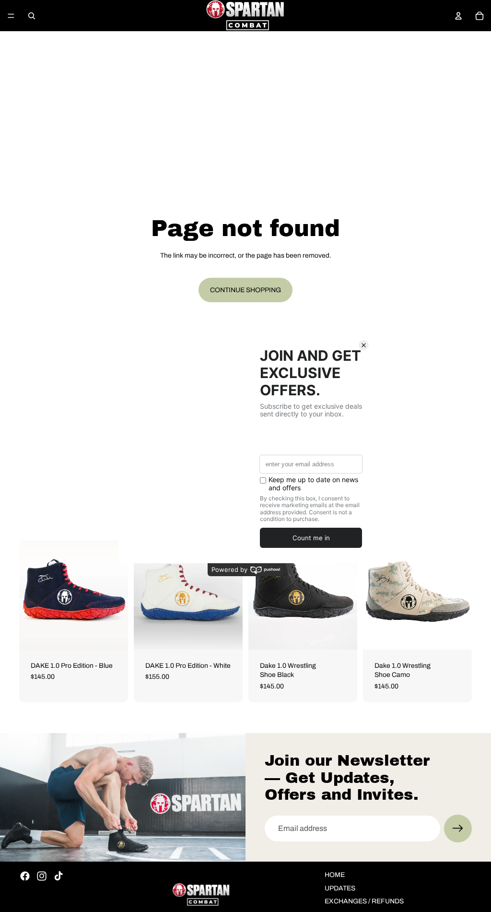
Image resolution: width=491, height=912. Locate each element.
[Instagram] (41, 876)
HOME (335, 874)
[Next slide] (117, 594)
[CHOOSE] (113, 634)
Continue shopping (245, 290)
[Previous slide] (29, 594)
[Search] (31, 15)
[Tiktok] (58, 876)
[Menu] (11, 16)
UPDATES (340, 888)
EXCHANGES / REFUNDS (364, 901)
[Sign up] (458, 828)
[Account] (458, 15)
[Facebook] (25, 876)
